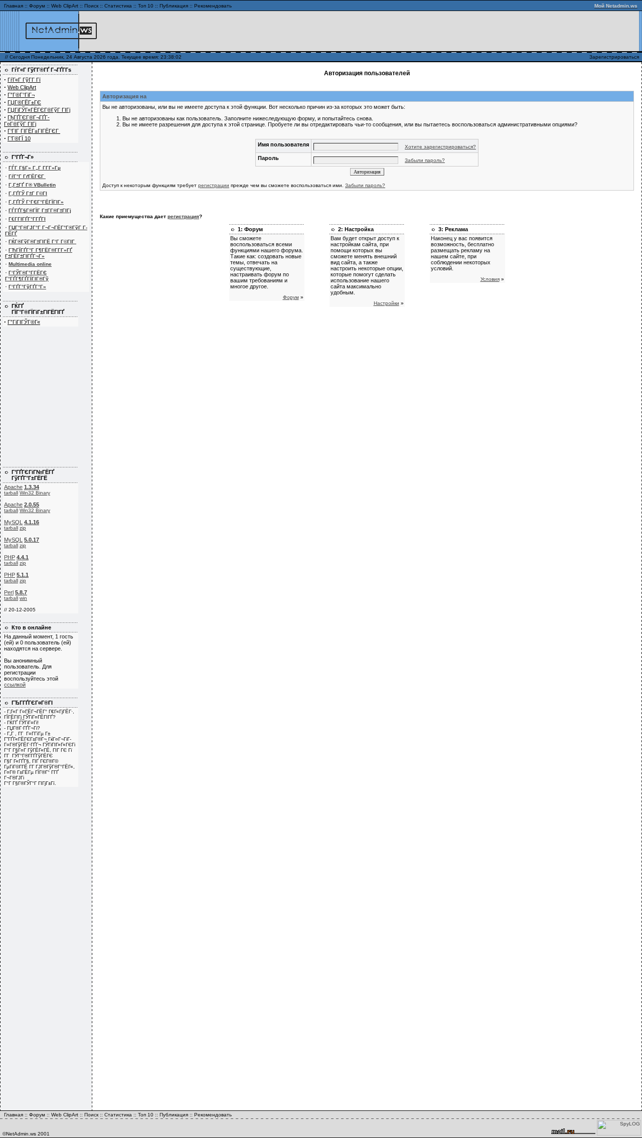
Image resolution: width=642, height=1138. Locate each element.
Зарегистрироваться (614, 57)
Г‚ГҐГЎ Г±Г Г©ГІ (28, 193)
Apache (13, 487)
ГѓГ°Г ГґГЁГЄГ (27, 176)
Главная (13, 6)
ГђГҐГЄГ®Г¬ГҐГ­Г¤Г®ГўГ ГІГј (27, 120)
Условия (490, 279)
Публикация (173, 6)
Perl (9, 592)
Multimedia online (30, 264)
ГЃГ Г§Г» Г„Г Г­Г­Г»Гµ (35, 168)
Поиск (91, 6)
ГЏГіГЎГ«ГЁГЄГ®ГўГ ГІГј (39, 110)
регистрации (213, 185)
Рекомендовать (213, 6)
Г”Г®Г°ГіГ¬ (21, 95)
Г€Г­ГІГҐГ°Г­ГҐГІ (27, 219)
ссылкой (15, 685)
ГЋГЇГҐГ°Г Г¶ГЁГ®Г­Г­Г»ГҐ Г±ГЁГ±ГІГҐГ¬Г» (38, 253)
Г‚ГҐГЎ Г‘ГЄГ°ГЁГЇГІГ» (36, 202)
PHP (9, 557)
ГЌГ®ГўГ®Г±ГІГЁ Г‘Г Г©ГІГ (42, 241)
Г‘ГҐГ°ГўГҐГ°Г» (27, 286)
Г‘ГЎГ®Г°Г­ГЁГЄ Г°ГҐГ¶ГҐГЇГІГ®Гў (27, 275)
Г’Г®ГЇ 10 (19, 138)
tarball (11, 493)
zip (23, 528)
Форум (37, 6)
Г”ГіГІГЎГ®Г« (24, 322)
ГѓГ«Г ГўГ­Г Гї (24, 80)
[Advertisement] (519, 31)
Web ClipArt (64, 6)
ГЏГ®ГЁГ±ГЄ (24, 102)
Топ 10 (145, 6)
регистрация (183, 216)
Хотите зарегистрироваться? (440, 146)
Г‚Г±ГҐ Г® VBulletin (32, 185)
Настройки (386, 303)
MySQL (13, 522)
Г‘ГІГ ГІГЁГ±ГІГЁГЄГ (34, 131)
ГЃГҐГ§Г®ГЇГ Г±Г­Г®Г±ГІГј (40, 210)
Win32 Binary (35, 493)
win (23, 598)
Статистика (118, 6)
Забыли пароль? (425, 160)
